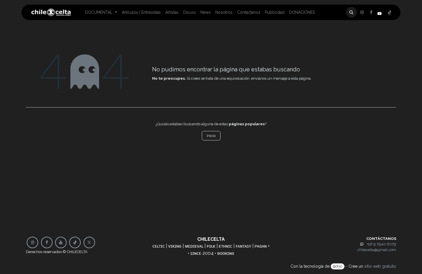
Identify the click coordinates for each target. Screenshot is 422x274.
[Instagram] (390, 12)
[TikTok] (75, 242)
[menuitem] (101, 12)
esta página (301, 78)
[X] (371, 12)
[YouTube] (61, 242)
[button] (351, 12)
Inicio (211, 136)
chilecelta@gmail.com (376, 250)
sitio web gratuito (380, 266)
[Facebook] (362, 12)
